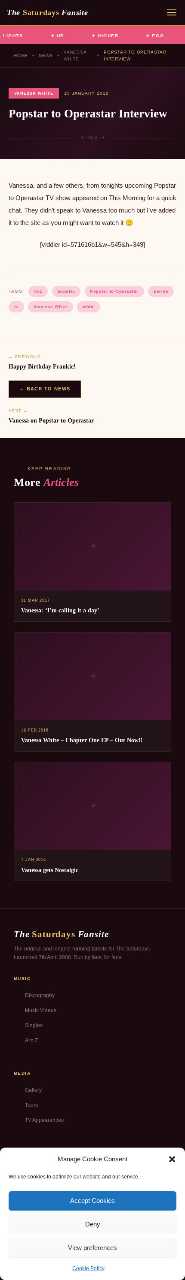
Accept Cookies (92, 1200)
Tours (31, 1105)
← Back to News (44, 388)
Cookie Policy (88, 1268)
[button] (172, 1159)
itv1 (38, 291)
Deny (92, 1224)
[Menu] (171, 12)
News (46, 55)
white (89, 306)
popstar (66, 291)
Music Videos (40, 1010)
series (161, 291)
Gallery (33, 1090)
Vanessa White (75, 55)
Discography (40, 995)
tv (16, 306)
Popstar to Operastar (114, 291)
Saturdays (47, 12)
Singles (34, 1025)
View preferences (92, 1247)
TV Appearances (44, 1120)
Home (21, 55)
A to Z (31, 1040)
